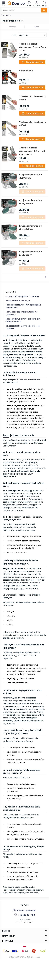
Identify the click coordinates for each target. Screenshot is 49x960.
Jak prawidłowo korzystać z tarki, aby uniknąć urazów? (22, 320)
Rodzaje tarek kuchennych (17, 300)
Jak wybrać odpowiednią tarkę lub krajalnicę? (21, 313)
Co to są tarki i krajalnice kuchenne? (22, 296)
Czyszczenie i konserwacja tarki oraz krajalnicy (22, 327)
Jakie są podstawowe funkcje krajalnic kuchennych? (23, 306)
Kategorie (12, 27)
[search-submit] (44, 10)
